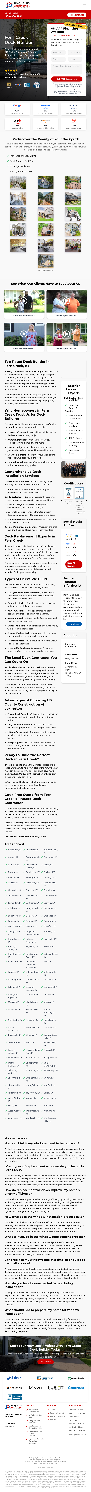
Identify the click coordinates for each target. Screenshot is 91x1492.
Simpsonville (66, 1484)
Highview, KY (32, 946)
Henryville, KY (50, 939)
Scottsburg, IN (33, 1070)
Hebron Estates (69, 1476)
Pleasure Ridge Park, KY (33, 1051)
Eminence (77, 1474)
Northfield (66, 1481)
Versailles (71, 1431)
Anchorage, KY (33, 849)
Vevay (38, 1486)
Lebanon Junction (42, 1479)
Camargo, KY (50, 877)
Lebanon (35, 1479)
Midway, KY (49, 1002)
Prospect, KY (49, 1050)
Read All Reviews (71, 564)
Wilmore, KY (49, 1110)
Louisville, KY (32, 994)
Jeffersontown (73, 1420)
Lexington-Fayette (58, 1479)
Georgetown (81, 1413)
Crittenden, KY (15, 903)
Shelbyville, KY (15, 1077)
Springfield (73, 1484)
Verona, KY (31, 1098)
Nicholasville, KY (50, 1021)
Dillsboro (46, 1474)
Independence (73, 1417)
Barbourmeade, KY (33, 859)
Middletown (82, 1479)
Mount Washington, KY (50, 1012)
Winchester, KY (15, 1118)
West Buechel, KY (15, 1112)
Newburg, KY (32, 1020)
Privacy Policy (42, 1467)
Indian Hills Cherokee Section (60, 1478)
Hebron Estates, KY (31, 940)
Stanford (79, 1484)
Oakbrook (77, 1481)
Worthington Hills (40, 1488)
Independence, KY (51, 955)
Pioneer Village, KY (13, 1051)
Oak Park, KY (50, 1027)
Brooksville (27, 1473)
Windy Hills (80, 1486)
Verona (28, 1486)
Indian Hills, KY (15, 961)
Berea (17, 1473)
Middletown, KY (32, 1003)
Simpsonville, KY (14, 1087)
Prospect (55, 1483)
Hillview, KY (49, 946)
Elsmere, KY (31, 915)
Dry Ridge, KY (50, 908)
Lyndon (71, 1479)
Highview (12, 1478)
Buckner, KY (49, 872)
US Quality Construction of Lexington (41, 1458)
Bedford (83, 1471)
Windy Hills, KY (33, 1118)
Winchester (81, 1431)
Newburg (44, 1481)
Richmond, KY (32, 1057)
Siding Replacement (57, 1413)
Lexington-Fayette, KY (13, 996)
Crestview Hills (16, 1474)
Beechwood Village (10, 1473)
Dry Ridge (60, 1474)
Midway (7, 1481)
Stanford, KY (49, 1085)
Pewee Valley (29, 1483)
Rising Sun (73, 1483)
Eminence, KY (50, 915)
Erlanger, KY (13, 921)
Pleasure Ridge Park (47, 1483)
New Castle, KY (15, 1020)
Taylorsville (11, 1486)
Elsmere (72, 1474)
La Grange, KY (14, 979)
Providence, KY (15, 1057)
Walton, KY (31, 1105)
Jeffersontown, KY (33, 973)
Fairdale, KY (31, 921)
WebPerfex (54, 1463)
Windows (53, 1420)
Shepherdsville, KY (33, 1079)
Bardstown (78, 1471)
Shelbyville (47, 1484)
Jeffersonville (8, 1479)
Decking (52, 1410)
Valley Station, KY (15, 1099)
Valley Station (22, 1486)
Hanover (55, 1476)
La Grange (15, 1479)
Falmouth (13, 1476)
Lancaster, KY (50, 979)
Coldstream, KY (15, 895)
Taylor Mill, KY (14, 1092)
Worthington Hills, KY (50, 1120)
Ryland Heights (81, 1483)
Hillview (17, 1478)
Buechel (37, 1473)
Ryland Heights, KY (13, 1064)
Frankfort (71, 1413)
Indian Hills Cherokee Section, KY (31, 964)
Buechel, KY (13, 877)
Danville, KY (49, 903)
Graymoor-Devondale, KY (32, 933)
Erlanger (83, 1474)
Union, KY (48, 1092)
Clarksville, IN (14, 890)
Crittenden (30, 1474)
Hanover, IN (49, 931)
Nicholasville (72, 1427)
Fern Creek (20, 1476)
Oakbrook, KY (14, 1035)
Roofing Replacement (57, 1416)
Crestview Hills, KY (33, 897)
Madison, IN (14, 1002)
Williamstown (61, 1486)
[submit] (66, 79)
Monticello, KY (15, 1009)
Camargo (48, 1473)
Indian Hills (49, 1478)
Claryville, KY (32, 890)
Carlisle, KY (13, 882)
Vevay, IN (12, 1105)
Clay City (83, 1473)
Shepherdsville (54, 1484)
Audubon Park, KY (51, 851)
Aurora (64, 1471)
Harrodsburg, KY (14, 940)
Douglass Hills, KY (33, 910)
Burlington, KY (32, 877)
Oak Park (72, 1481)
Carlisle (54, 1473)
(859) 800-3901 (13, 16)
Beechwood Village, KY (31, 866)
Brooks (21, 1473)
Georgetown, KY (14, 933)
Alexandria (44, 1471)
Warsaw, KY (49, 1105)
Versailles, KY (50, 1098)
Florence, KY (31, 926)
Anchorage (50, 1471)
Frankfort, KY (50, 926)
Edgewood (66, 1474)
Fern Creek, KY (15, 926)
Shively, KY (49, 1077)
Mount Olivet (20, 1481)
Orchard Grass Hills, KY (50, 1036)
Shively (61, 1484)
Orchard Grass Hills (11, 1483)
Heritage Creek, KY (12, 948)
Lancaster (71, 1424)
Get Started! (45, 1361)
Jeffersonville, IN (50, 973)
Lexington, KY (50, 987)
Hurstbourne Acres (32, 1478)
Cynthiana (36, 1474)
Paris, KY (30, 1042)
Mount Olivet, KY (32, 1011)
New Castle (38, 1481)
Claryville (78, 1473)
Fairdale (8, 1476)
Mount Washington (29, 1481)
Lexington (50, 1479)
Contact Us (50, 1467)
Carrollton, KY (32, 882)
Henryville (76, 1476)
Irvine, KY (48, 961)
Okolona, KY (31, 1035)
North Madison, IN (14, 1029)
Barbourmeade (70, 1471)
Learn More (74, 624)
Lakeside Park (22, 1479)
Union (16, 1486)
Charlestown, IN (50, 884)
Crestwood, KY (50, 895)
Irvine (70, 1478)
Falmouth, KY (50, 921)
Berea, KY (48, 864)
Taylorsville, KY (33, 1092)
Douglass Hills (53, 1474)
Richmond (80, 1427)
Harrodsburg (61, 1476)
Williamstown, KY (32, 1112)
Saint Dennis (9, 1484)
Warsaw (47, 1486)
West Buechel (53, 1486)
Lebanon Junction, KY (31, 988)
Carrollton (59, 1473)
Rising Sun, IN (50, 1057)
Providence (61, 1483)
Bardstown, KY (50, 857)
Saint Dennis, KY (32, 1064)
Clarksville (72, 1473)
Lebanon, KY (14, 987)
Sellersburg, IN (51, 1070)
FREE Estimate (77, 14)
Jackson (75, 1478)
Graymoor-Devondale (46, 1476)
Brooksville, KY (33, 872)
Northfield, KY (32, 1027)
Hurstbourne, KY (14, 955)
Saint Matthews (17, 1484)
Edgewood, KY (14, 915)
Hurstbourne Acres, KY (32, 955)
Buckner (32, 1473)
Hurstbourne (23, 1478)
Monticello (13, 1481)
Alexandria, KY (15, 849)
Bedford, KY (13, 864)
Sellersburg (41, 1484)
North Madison (59, 1481)
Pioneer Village (37, 1483)
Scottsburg (34, 1484)
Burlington (72, 1410)
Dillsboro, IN (14, 908)
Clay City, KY (49, 890)
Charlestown (65, 1473)
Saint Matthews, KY (50, 1064)
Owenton (19, 1483)
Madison (76, 1479)
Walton (42, 1486)
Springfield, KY (33, 1085)
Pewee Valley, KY (50, 1044)
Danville (41, 1474)
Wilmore (68, 1486)
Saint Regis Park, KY (13, 1072)
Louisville (80, 1424)
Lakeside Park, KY (32, 981)
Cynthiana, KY (32, 903)
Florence (80, 1410)
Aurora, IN (13, 857)
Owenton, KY (14, 1042)
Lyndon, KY (49, 994)
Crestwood (23, 1474)
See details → (70, 35)
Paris (23, 1483)
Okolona (83, 1481)
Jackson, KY (13, 972)
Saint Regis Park (26, 1484)
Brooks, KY (13, 872)
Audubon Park (57, 1471)
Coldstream (8, 1474)
